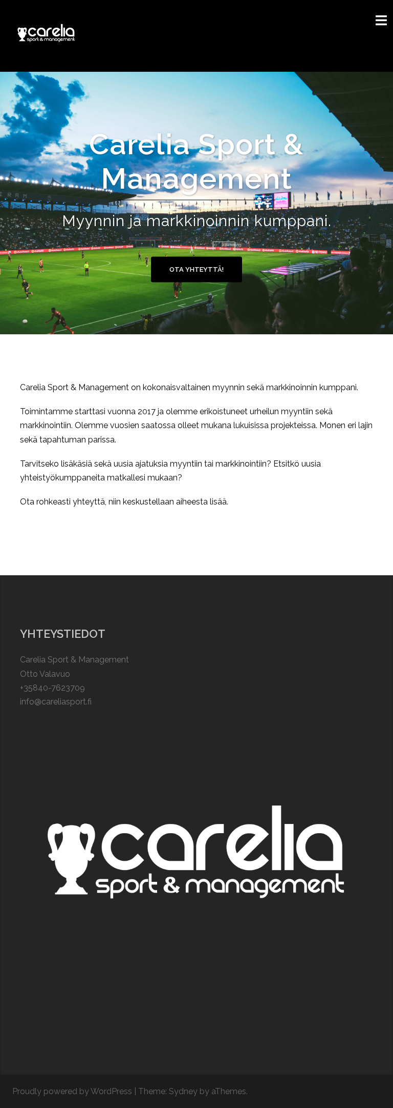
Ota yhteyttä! (196, 269)
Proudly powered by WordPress (72, 1091)
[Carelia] (46, 35)
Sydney (183, 1091)
